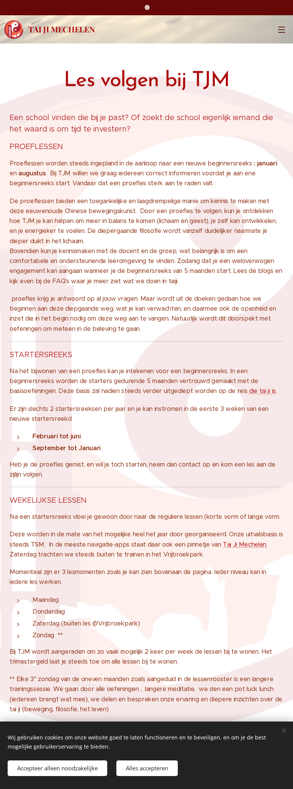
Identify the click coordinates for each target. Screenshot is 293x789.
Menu (281, 29)
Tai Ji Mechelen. (245, 544)
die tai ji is (261, 391)
